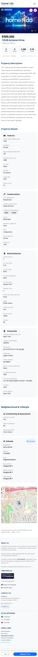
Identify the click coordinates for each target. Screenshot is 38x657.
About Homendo (5, 631)
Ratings (32, 441)
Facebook (6, 617)
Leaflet (18, 522)
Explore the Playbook (9, 585)
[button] (19, 503)
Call (7, 654)
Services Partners (6, 640)
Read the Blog (7, 587)
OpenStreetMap (26, 522)
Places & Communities (7, 638)
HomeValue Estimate (7, 636)
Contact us (5, 606)
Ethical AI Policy (5, 642)
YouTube (6, 622)
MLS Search (4, 633)
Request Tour (25, 654)
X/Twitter (6, 620)
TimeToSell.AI (21, 559)
